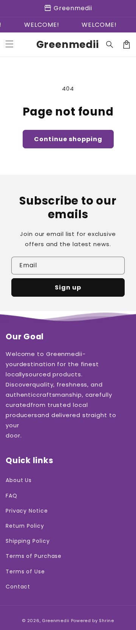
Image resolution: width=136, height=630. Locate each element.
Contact (18, 586)
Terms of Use (25, 571)
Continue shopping (68, 139)
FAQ (11, 495)
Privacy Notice (27, 510)
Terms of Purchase (34, 556)
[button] (110, 44)
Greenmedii (56, 621)
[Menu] (9, 44)
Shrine (106, 621)
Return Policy (25, 526)
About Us (19, 480)
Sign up (68, 287)
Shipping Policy (28, 541)
